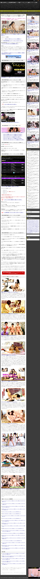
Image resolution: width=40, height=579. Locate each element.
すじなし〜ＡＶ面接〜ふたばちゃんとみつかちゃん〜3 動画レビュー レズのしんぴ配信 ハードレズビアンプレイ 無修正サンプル (33, 199)
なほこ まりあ (34, 225)
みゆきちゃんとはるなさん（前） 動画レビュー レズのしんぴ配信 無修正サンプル (11, 511)
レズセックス (34, 227)
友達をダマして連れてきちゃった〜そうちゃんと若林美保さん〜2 (10, 568)
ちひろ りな (29, 225)
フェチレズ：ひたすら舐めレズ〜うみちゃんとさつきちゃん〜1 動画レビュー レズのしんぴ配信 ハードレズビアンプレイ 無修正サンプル (33, 161)
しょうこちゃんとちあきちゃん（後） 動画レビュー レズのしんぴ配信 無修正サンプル (12, 540)
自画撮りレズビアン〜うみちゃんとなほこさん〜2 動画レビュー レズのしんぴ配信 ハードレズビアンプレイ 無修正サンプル (33, 163)
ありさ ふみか (35, 220)
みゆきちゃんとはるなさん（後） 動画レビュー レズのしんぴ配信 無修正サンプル (11, 518)
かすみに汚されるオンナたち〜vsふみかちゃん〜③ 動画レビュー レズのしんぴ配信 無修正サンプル (13, 533)
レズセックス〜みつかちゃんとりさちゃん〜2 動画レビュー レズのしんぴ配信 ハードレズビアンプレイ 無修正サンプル (33, 193)
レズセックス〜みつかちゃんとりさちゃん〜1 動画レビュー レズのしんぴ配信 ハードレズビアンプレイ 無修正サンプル (33, 204)
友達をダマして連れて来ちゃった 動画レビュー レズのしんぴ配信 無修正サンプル (11, 513)
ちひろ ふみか (33, 224)
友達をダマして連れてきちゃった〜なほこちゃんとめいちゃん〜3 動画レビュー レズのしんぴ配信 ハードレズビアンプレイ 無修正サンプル (19, 573)
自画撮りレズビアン (19, 568)
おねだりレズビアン (7, 567)
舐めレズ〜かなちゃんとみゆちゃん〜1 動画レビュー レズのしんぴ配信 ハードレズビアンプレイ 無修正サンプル (33, 169)
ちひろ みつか (36, 224)
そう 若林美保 (11, 567)
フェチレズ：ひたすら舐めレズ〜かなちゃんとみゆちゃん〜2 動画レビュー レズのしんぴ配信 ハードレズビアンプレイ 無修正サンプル (33, 158)
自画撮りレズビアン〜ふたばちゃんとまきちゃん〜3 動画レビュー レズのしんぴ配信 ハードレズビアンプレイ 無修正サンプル (33, 181)
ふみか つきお (37, 225)
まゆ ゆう (30, 226)
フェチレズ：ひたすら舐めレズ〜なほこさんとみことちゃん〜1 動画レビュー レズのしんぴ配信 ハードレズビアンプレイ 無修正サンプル (33, 152)
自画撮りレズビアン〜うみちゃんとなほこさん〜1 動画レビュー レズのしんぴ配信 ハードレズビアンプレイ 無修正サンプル (33, 196)
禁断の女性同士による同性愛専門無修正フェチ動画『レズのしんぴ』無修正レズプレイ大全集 (18, 2)
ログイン (29, 239)
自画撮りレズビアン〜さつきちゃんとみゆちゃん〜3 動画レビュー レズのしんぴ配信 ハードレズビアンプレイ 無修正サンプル (33, 207)
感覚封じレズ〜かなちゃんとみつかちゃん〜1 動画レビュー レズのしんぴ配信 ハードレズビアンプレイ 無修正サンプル (33, 178)
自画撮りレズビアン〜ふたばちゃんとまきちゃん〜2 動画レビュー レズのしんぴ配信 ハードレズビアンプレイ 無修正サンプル (33, 201)
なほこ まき (32, 225)
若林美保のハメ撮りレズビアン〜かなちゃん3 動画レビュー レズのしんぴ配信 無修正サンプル (13, 528)
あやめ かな (32, 220)
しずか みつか (30, 224)
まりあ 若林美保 (32, 226)
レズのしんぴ (19, 567)
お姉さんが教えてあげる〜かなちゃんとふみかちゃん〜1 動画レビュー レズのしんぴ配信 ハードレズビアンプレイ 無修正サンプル (7, 573)
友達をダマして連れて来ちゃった (35, 228)
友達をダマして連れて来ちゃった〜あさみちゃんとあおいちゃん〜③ (33, 229)
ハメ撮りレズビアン (15, 567)
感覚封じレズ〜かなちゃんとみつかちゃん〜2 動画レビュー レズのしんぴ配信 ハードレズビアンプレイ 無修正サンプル (33, 166)
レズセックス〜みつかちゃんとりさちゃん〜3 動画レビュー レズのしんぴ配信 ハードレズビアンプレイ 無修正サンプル (33, 172)
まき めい (28, 226)
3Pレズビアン (3, 567)
